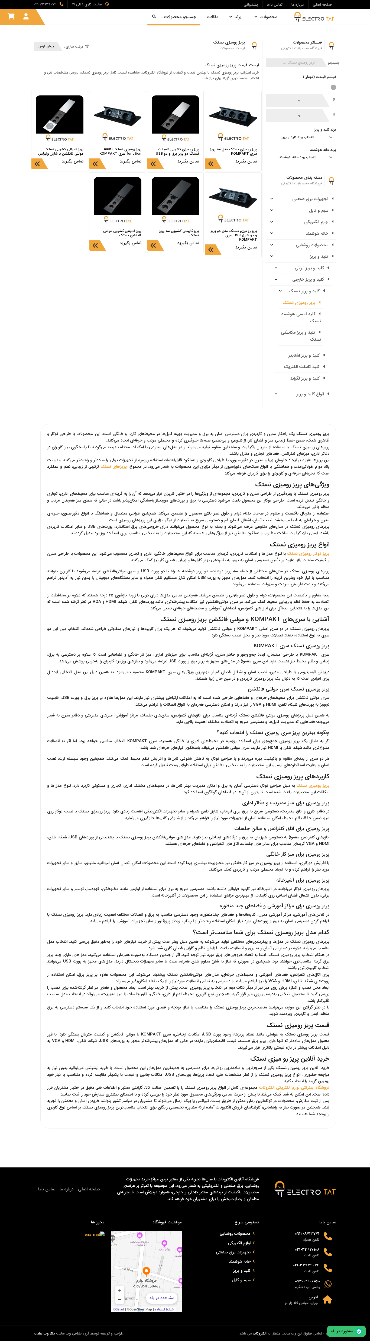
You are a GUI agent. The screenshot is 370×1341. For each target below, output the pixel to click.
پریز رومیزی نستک (300, 302)
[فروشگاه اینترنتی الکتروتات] (312, 17)
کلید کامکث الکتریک (302, 366)
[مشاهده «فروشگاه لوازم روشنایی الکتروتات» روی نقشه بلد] (146, 1271)
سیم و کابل (319, 210)
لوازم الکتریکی (317, 221)
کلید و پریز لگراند (305, 378)
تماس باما (46, 1189)
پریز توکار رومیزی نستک (308, 553)
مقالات (212, 17)
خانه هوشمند (318, 233)
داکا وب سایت (44, 1333)
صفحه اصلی (89, 1189)
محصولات (268, 17)
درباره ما (67, 1189)
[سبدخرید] (11, 17)
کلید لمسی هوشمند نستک (301, 317)
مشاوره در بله (342, 1331)
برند (238, 17)
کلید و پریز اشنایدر (304, 355)
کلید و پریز (320, 256)
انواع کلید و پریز (310, 394)
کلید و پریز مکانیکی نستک (301, 336)
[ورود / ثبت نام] (26, 17)
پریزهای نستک (113, 466)
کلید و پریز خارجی (308, 279)
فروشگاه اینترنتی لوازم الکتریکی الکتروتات (294, 1087)
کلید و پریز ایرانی (310, 268)
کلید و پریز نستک (305, 291)
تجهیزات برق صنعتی (311, 198)
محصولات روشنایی (313, 245)
